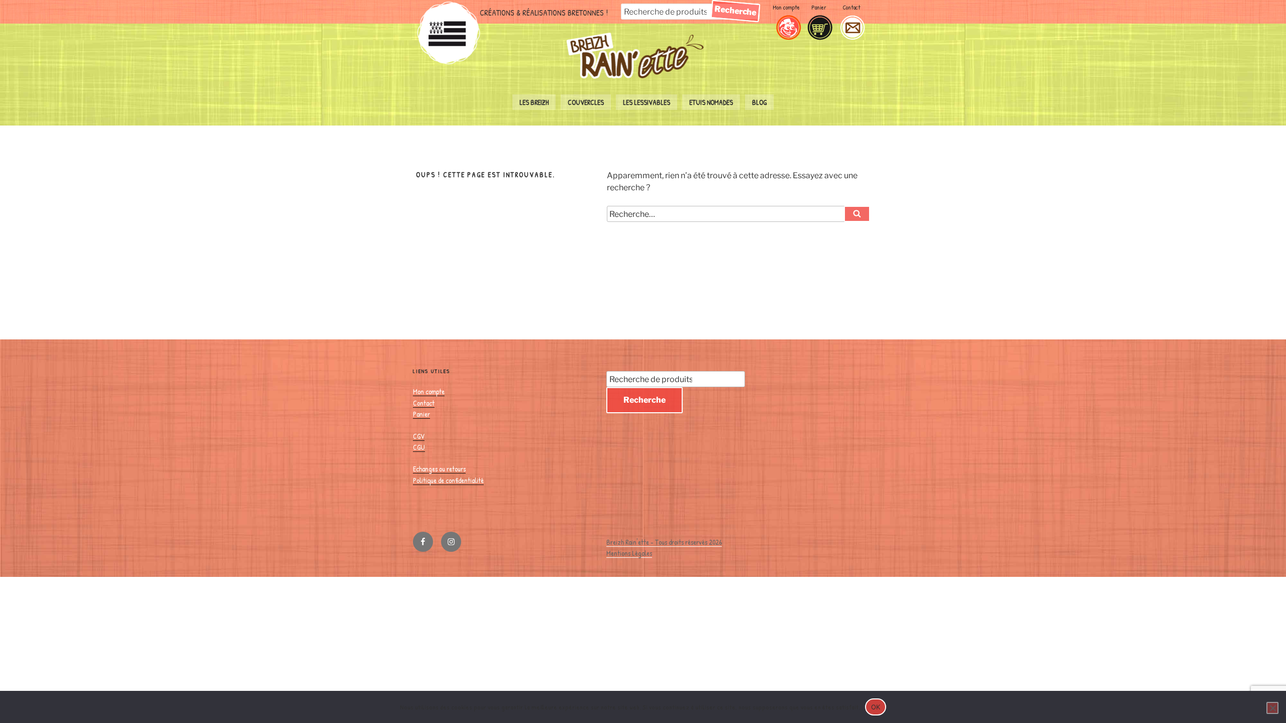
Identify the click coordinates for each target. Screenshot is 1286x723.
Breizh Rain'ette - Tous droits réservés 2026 (664, 542)
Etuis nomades (711, 102)
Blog (759, 102)
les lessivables (646, 102)
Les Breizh (534, 102)
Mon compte (786, 7)
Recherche (735, 10)
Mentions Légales (629, 553)
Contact (851, 7)
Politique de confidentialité (448, 480)
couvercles (586, 102)
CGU (419, 447)
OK (876, 707)
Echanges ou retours (439, 468)
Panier (818, 7)
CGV (418, 436)
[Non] (1272, 708)
